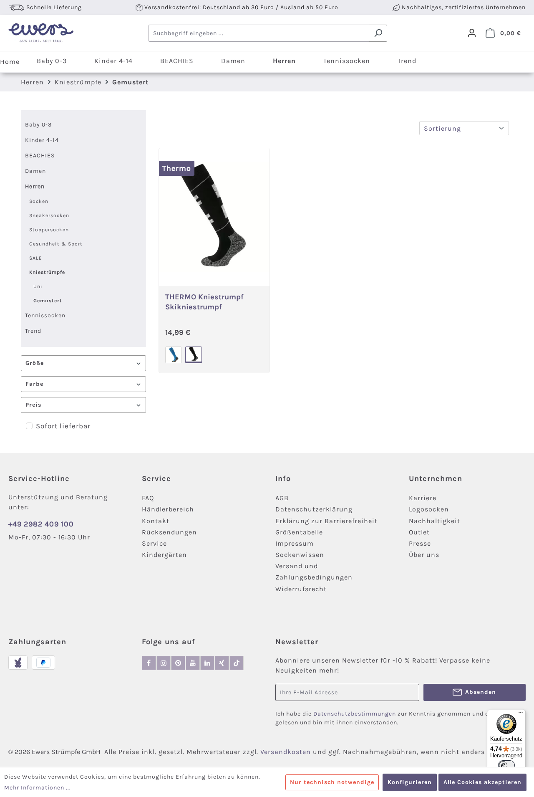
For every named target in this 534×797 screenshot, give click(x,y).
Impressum (294, 543)
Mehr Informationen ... (37, 787)
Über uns (424, 555)
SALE (35, 258)
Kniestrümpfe (47, 272)
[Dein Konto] (472, 33)
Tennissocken (45, 315)
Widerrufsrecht (301, 589)
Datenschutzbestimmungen (354, 713)
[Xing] (222, 663)
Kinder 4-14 (42, 140)
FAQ (148, 498)
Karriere (422, 498)
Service (154, 543)
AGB (282, 498)
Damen (35, 171)
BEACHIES (40, 155)
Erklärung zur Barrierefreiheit (326, 521)
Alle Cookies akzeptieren (482, 782)
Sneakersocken (49, 215)
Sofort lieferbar (63, 426)
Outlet (419, 532)
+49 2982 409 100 (41, 524)
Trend (33, 330)
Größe (34, 363)
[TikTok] (236, 663)
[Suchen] (378, 33)
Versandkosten (285, 752)
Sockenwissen (299, 555)
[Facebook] (149, 663)
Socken (38, 201)
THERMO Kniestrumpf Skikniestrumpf (204, 301)
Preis (33, 404)
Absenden (480, 692)
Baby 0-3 (38, 124)
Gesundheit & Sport (56, 244)
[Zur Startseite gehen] (40, 33)
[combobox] (259, 33)
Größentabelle (299, 532)
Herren (35, 186)
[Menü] (521, 714)
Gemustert (47, 301)
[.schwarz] (193, 355)
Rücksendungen (169, 532)
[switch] (506, 765)
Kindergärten (164, 555)
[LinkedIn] (207, 663)
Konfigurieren (410, 782)
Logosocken (429, 509)
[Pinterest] (178, 663)
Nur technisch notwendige (332, 782)
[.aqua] (173, 355)
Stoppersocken (49, 230)
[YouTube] (192, 663)
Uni (38, 286)
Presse (420, 543)
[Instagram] (163, 663)
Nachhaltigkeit (434, 521)
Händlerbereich (168, 509)
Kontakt (155, 521)
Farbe (34, 383)
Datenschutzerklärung (314, 509)
